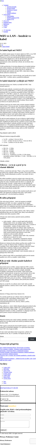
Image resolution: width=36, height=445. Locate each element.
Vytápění (5, 5)
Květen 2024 (7, 374)
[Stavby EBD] (18, 1)
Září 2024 (6, 369)
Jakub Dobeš (5, 46)
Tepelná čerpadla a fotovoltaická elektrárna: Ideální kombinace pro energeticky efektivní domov (17, 353)
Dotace (9, 11)
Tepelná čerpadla (11, 6)
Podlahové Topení (12, 10)
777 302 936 (6, 30)
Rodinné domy (7, 22)
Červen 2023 (7, 378)
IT (2, 45)
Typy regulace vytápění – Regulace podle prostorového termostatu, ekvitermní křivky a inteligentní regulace (15, 349)
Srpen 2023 (6, 377)
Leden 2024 (6, 375)
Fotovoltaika (6, 14)
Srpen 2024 (6, 370)
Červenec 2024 (7, 372)
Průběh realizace (11, 13)
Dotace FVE (10, 19)
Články (5, 25)
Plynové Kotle (11, 8)
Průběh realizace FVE (13, 17)
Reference (6, 24)
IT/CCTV (6, 21)
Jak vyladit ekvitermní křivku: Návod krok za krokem (15, 347)
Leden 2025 (6, 367)
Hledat (2, 336)
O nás (5, 27)
